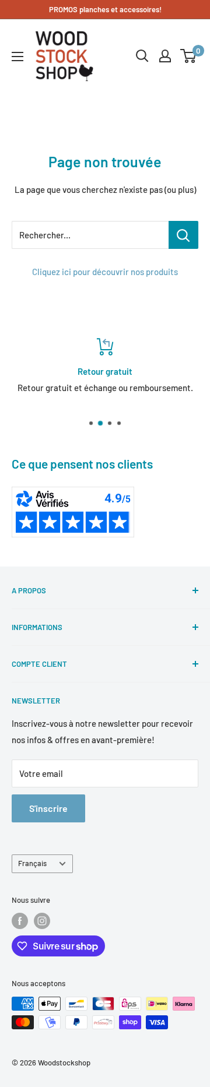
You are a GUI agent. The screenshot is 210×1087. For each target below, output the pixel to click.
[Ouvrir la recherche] (142, 56)
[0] (188, 56)
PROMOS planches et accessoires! (105, 9)
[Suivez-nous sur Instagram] (42, 921)
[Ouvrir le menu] (17, 56)
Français (32, 863)
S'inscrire (48, 808)
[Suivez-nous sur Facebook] (20, 921)
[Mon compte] (165, 56)
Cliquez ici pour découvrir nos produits (105, 271)
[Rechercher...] (183, 235)
